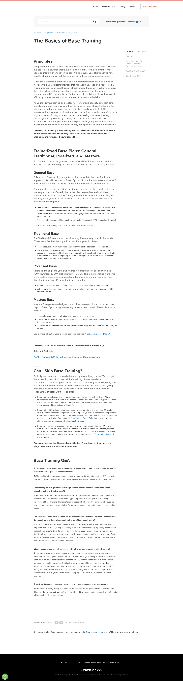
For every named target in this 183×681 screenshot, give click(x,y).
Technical (133, 6)
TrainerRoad (38, 6)
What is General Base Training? (79, 225)
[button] (57, 622)
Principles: (130, 56)
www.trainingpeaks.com (120, 675)
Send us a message (94, 632)
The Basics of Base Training (137, 51)
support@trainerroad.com (112, 662)
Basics (95, 6)
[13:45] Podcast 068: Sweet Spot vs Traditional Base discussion (67, 357)
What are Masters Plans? (97, 334)
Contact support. (134, 21)
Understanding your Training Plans (67, 33)
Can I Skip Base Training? (135, 71)
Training (122, 6)
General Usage (108, 6)
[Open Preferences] (5, 677)
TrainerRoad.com (150, 6)
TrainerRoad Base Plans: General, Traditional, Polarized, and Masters (135, 64)
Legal (66, 675)
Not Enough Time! (80, 418)
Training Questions (48, 33)
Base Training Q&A (133, 76)
